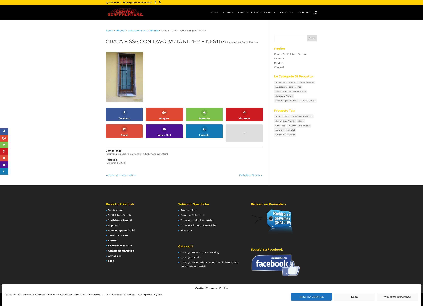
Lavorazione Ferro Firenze (143, 30)
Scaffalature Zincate (285, 121)
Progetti (120, 30)
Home (214, 12)
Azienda (228, 12)
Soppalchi (114, 225)
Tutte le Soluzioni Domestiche (198, 225)
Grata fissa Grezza (251, 175)
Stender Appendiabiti (285, 100)
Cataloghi (287, 12)
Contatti (305, 12)
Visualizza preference (397, 296)
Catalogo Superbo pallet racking (200, 252)
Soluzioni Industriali (157, 153)
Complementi (307, 82)
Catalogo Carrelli (190, 257)
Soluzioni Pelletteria (285, 134)
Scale (301, 121)
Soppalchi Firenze (284, 96)
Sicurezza (111, 153)
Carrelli (292, 82)
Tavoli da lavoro (307, 100)
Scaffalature (115, 210)
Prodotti (279, 63)
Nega (354, 296)
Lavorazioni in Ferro (120, 245)
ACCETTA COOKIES (312, 296)
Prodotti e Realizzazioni (255, 12)
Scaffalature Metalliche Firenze (290, 91)
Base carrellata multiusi (121, 175)
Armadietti (280, 82)
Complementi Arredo (121, 250)
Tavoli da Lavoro (118, 235)
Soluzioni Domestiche (131, 153)
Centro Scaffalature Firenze (290, 54)
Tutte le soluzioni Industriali (197, 220)
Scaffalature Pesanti (302, 116)
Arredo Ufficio (282, 116)
